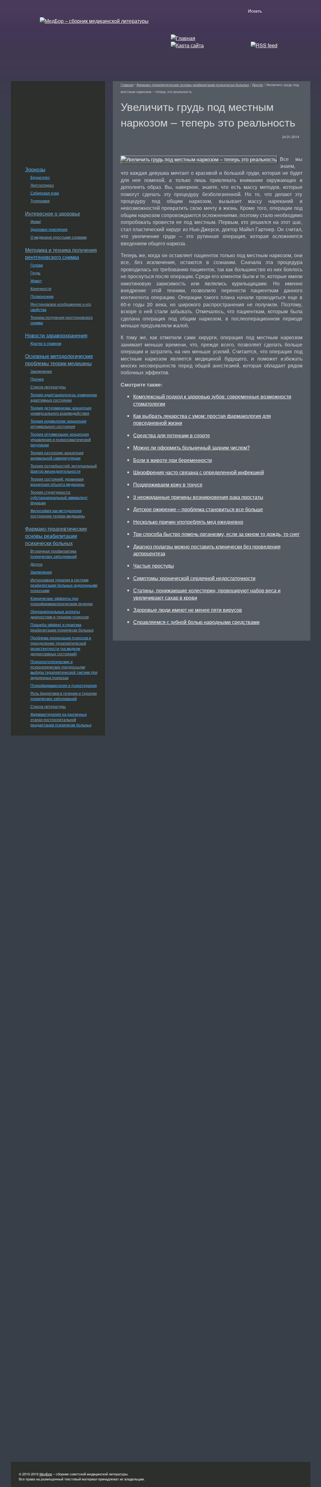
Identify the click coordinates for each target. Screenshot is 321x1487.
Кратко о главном (45, 343)
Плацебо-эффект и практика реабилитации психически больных (62, 627)
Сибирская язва (44, 192)
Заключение (41, 371)
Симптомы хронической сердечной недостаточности (194, 578)
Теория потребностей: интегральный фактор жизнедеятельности (63, 468)
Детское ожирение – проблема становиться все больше (198, 509)
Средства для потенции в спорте (171, 435)
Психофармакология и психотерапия (63, 685)
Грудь (35, 272)
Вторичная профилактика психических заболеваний (53, 553)
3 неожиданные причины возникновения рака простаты (198, 497)
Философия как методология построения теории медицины (57, 513)
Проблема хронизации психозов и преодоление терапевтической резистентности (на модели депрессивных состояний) (60, 645)
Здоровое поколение (49, 229)
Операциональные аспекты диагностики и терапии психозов (59, 614)
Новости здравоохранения (56, 335)
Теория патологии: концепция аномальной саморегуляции (57, 455)
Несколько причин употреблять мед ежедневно (188, 521)
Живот (36, 280)
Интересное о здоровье (52, 213)
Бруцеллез (40, 177)
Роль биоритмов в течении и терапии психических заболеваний (63, 695)
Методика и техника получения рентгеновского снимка (61, 253)
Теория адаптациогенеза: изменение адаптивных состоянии (63, 397)
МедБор (45, 1473)
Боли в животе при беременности (172, 460)
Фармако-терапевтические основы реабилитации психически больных (56, 536)
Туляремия (40, 200)
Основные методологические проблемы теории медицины (59, 359)
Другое (36, 564)
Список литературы (48, 386)
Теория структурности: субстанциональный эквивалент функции (59, 497)
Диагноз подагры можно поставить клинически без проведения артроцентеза (207, 550)
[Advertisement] (58, 120)
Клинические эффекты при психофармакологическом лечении (61, 600)
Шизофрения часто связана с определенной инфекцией (198, 472)
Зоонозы (35, 169)
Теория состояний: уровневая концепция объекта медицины (57, 481)
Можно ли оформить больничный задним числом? (191, 447)
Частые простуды (153, 565)
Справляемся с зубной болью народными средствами (196, 622)
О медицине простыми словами (58, 237)
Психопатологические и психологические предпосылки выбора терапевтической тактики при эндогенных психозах (63, 669)
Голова (36, 265)
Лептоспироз (42, 185)
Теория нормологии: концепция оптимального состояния (58, 423)
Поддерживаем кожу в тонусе (168, 484)
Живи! (35, 221)
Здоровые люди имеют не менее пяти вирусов (187, 609)
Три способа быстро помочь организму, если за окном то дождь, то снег (216, 534)
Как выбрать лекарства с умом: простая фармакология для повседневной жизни (202, 419)
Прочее (37, 379)
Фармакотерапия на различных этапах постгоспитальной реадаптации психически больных (61, 719)
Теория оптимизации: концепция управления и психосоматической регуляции (60, 439)
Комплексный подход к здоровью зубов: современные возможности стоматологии (212, 400)
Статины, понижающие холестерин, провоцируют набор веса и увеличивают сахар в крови (207, 594)
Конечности (40, 288)
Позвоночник (42, 296)
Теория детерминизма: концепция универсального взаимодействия (61, 410)
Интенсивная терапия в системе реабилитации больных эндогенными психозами (63, 585)
